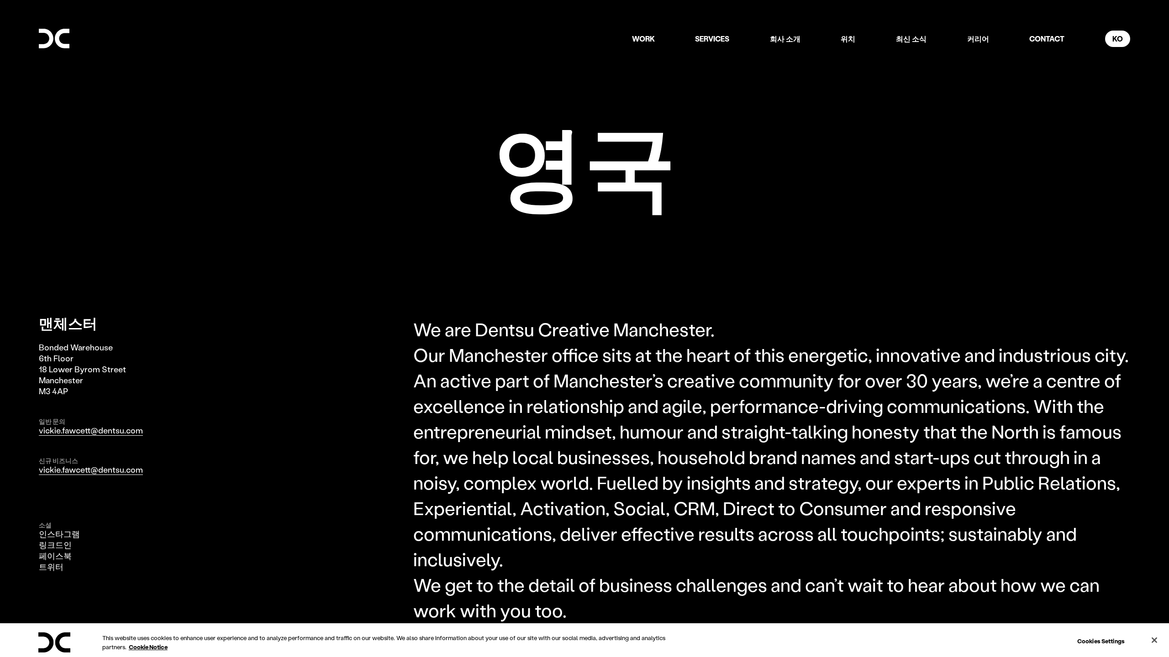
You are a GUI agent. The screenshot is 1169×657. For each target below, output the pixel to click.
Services (712, 38)
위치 (848, 38)
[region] (584, 640)
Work (643, 38)
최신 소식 (911, 38)
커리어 (978, 38)
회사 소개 (785, 38)
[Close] (1154, 640)
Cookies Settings (1101, 641)
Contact (1046, 38)
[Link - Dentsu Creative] (54, 38)
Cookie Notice (148, 647)
